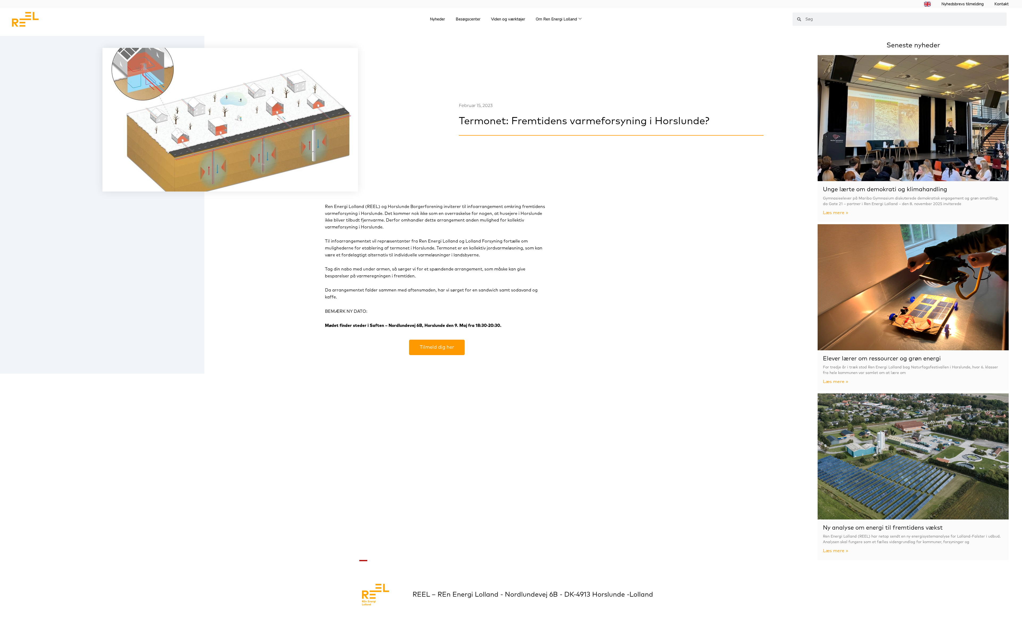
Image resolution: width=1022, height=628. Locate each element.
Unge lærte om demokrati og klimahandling (885, 190)
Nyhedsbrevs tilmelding (962, 4)
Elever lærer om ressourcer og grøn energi (882, 359)
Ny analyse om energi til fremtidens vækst (883, 528)
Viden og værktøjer (508, 19)
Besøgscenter (468, 19)
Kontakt (1001, 4)
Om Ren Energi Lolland (556, 19)
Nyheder (437, 19)
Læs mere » (835, 213)
